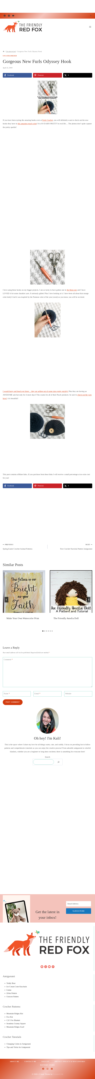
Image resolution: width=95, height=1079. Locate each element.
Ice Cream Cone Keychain (16, 987)
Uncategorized (10, 56)
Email (37, 694)
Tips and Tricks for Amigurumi (18, 1047)
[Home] (3, 51)
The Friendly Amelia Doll (66, 618)
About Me (14, 1061)
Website (68, 694)
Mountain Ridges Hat (14, 1014)
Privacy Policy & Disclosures (70, 1061)
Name (7, 694)
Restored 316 (58, 1074)
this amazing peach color (27, 124)
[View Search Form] (90, 15)
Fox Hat (9, 1017)
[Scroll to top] (90, 1070)
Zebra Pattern (11, 993)
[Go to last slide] (6, 599)
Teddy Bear (10, 983)
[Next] (88, 599)
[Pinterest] (52, 1069)
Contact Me (30, 1061)
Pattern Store (47, 1065)
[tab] (42, 631)
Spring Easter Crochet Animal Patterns (17, 547)
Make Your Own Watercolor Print (22, 618)
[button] (89, 83)
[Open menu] (90, 27)
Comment (8, 660)
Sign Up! (45, 1061)
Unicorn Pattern (12, 997)
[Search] (58, 762)
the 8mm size (72, 290)
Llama (8, 990)
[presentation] (24, 591)
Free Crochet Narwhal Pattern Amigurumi (76, 547)
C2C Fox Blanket (13, 1020)
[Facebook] (4, 16)
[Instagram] (9, 16)
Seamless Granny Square (16, 1024)
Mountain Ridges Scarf (15, 1027)
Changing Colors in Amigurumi (18, 1044)
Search (47, 757)
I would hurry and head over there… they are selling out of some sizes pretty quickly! (35, 391)
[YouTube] (13, 16)
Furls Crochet (47, 120)
